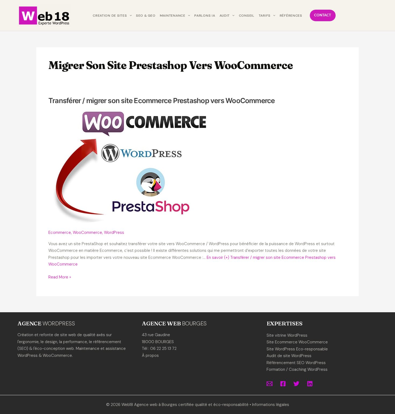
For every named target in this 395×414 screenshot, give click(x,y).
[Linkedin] (310, 384)
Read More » (59, 277)
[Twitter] (296, 384)
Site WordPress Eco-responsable (297, 349)
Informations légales (270, 404)
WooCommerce (87, 232)
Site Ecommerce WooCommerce (297, 342)
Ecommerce (59, 232)
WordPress (114, 232)
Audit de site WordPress (289, 355)
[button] (129, 16)
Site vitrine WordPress (287, 335)
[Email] (269, 384)
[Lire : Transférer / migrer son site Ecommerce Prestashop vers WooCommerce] (128, 166)
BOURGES (194, 323)
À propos (150, 355)
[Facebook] (283, 384)
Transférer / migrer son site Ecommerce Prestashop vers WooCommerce (161, 100)
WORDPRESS (58, 323)
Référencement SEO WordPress (296, 362)
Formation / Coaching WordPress (297, 369)
